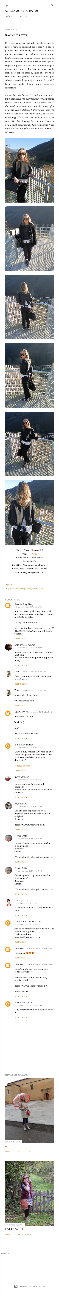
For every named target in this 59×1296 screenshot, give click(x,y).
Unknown (19, 711)
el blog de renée (23, 765)
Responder (20, 638)
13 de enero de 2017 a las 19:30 (29, 779)
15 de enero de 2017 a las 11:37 (39, 948)
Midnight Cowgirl (23, 900)
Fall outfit (15, 1229)
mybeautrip (20, 803)
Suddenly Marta (23, 1002)
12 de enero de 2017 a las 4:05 (29, 607)
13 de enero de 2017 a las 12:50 (29, 747)
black (28, 589)
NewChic (32, 553)
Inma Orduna (21, 777)
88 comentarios (24, 1234)
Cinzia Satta (20, 836)
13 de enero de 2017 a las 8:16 (39, 712)
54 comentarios (24, 1151)
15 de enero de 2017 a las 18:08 (39, 964)
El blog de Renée (24, 744)
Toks (16, 671)
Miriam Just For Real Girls (28, 921)
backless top (19, 589)
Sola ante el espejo (24, 645)
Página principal (17, 16)
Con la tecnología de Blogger (32, 1286)
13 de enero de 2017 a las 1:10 (33, 672)
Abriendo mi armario (21, 10)
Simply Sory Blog (23, 604)
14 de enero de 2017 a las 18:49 (29, 838)
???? (7, 1146)
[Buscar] (52, 5)
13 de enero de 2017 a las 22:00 (29, 806)
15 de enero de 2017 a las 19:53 (29, 1005)
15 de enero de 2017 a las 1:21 (28, 924)
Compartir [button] (10, 584)
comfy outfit (38, 589)
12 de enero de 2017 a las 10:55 (29, 647)
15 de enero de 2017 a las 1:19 (28, 903)
